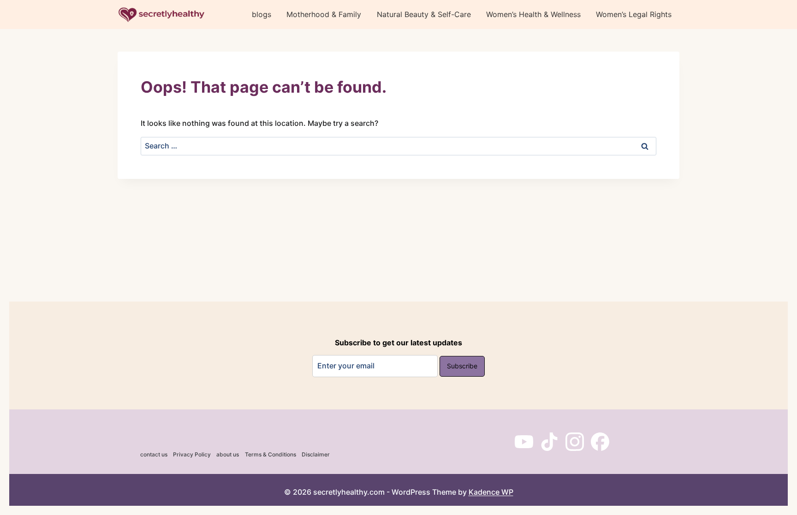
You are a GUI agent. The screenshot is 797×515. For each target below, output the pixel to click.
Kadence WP (491, 492)
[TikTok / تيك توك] (549, 441)
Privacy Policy (192, 454)
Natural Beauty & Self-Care (424, 14)
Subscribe (462, 366)
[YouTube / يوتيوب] (524, 441)
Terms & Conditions (270, 454)
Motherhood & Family (323, 14)
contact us (153, 454)
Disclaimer (316, 454)
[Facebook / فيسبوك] (600, 441)
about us (227, 454)
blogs (261, 14)
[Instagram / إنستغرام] (574, 441)
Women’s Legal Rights (634, 14)
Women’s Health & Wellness (533, 14)
